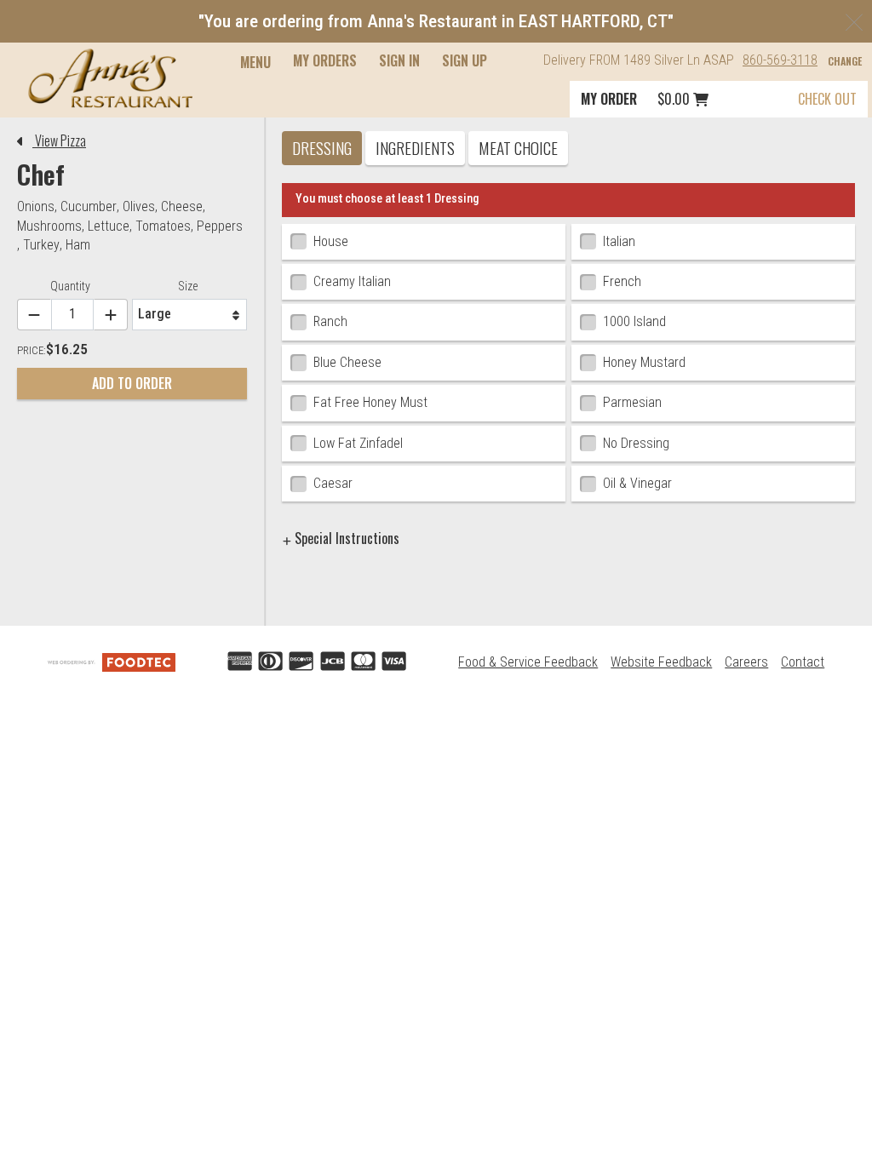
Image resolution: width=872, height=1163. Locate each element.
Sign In (399, 60)
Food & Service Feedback (528, 662)
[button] (110, 78)
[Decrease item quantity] (34, 314)
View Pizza (59, 140)
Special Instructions (345, 538)
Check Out (827, 99)
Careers (746, 662)
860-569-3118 (780, 60)
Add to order (132, 383)
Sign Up (464, 60)
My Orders (325, 60)
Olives (139, 206)
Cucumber (88, 206)
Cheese (182, 206)
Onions (35, 206)
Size (188, 286)
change (845, 61)
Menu (255, 62)
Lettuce (108, 226)
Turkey (41, 245)
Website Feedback (661, 662)
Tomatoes (163, 226)
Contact (802, 662)
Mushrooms (49, 226)
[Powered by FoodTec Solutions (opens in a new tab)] (111, 662)
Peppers (220, 226)
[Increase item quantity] (111, 314)
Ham (78, 245)
